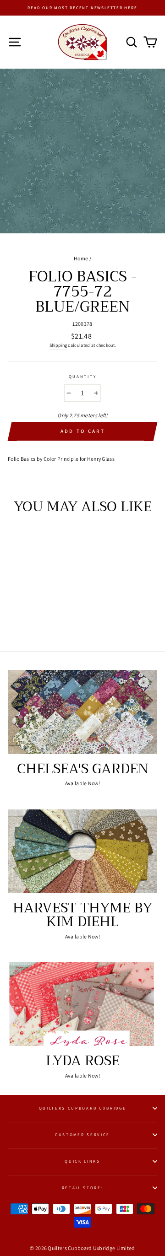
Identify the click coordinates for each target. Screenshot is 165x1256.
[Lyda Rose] (82, 1004)
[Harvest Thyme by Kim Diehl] (82, 851)
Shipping (58, 345)
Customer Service (82, 1134)
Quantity (82, 376)
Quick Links (82, 1161)
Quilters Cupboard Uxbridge (82, 1108)
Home (81, 258)
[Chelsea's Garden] (82, 712)
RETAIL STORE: (83, 1188)
